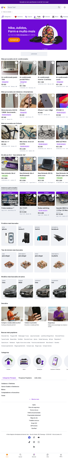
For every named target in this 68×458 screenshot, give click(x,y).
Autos (56, 16)
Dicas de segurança (34, 407)
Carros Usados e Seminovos (10, 386)
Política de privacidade (34, 412)
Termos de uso (34, 410)
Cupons (30, 16)
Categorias (7, 16)
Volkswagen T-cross (23, 336)
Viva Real (34, 428)
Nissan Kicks (13, 339)
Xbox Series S (49, 342)
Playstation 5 (57, 339)
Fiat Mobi (20, 339)
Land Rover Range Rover (47, 336)
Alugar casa (38, 346)
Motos (3, 389)
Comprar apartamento (7, 346)
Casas (3, 395)
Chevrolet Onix (5, 336)
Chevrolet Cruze (28, 339)
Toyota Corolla (5, 339)
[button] (34, 7)
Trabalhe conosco (34, 420)
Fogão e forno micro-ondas (23, 342)
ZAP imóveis (34, 425)
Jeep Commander (35, 336)
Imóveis (47, 16)
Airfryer (51, 339)
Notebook (12, 342)
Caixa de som (4, 342)
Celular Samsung (43, 339)
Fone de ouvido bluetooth (38, 342)
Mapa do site (34, 418)
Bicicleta (57, 342)
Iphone (35, 339)
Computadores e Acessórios (10, 392)
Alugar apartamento (20, 346)
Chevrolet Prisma (59, 336)
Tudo (38, 17)
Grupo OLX (34, 423)
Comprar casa (30, 346)
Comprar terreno (47, 346)
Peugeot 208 (13, 336)
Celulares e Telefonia (8, 383)
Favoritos (20, 16)
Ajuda (34, 404)
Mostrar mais (35, 399)
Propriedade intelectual (34, 415)
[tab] (9, 378)
